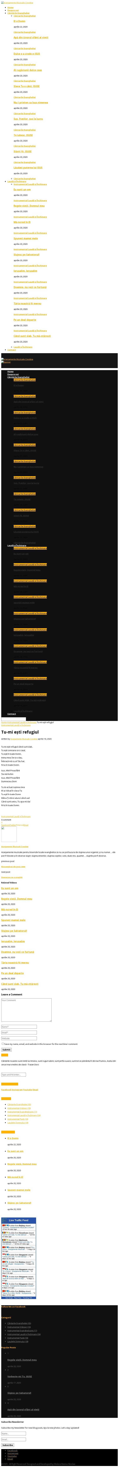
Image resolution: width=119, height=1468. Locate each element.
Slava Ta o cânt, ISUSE (27, 86)
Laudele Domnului (17, 1122)
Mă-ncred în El (22, 222)
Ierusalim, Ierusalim (25, 270)
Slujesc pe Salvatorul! (26, 254)
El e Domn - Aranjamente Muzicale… (18, 1248)
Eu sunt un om (22, 189)
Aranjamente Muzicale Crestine (23, 739)
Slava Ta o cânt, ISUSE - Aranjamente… (18, 1293)
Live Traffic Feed (18, 1220)
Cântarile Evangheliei (25, 15)
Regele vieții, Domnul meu (29, 205)
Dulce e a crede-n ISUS (27, 53)
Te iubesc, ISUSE (23, 135)
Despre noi (13, 10)
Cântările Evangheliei (18, 13)
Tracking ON (27, 1298)
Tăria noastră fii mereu (27, 303)
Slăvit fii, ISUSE (22, 151)
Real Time (17, 1298)
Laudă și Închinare (16, 181)
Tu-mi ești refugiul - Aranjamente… (18, 1263)
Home (10, 7)
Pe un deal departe (25, 319)
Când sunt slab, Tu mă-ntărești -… (16, 1235)
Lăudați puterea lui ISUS (28, 167)
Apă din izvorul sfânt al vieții (31, 37)
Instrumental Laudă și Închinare (30, 184)
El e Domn (19, 21)
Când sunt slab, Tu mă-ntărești (32, 335)
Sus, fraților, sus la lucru (28, 118)
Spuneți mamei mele (26, 238)
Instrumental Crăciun (19, 1108)
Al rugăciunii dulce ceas (28, 70)
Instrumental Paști (17, 1119)
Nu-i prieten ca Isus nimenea (31, 102)
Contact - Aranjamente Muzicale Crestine (18, 1227)
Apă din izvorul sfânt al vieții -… (14, 1278)
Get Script (9, 1298)
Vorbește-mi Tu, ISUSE (19, 1376)
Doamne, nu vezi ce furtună (30, 287)
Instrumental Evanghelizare (22, 1111)
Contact (11, 349)
